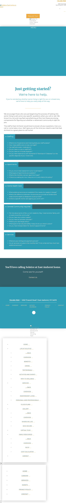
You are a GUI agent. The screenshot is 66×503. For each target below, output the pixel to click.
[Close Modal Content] (1, 463)
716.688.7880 (61, 1)
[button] (33, 28)
